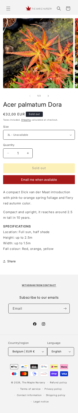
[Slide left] (30, 95)
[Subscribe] (64, 308)
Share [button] (11, 261)
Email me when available (39, 180)
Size (6, 126)
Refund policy (58, 382)
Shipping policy (56, 395)
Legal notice (40, 401)
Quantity (8, 145)
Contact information (29, 395)
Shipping (26, 120)
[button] (8, 8)
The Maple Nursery (33, 382)
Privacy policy (53, 388)
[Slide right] (48, 95)
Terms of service (30, 388)
